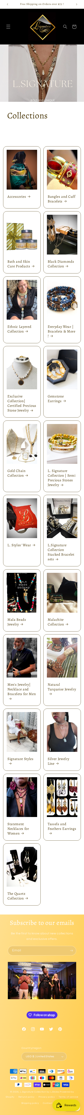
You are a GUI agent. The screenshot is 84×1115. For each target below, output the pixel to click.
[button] (8, 26)
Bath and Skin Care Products (18, 264)
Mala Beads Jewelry (16, 622)
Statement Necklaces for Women (18, 829)
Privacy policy (46, 1097)
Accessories (16, 196)
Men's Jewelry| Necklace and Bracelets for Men (21, 689)
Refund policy (26, 1097)
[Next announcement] (76, 4)
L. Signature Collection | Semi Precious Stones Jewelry (61, 477)
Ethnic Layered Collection (19, 329)
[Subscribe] (71, 950)
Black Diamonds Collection (61, 264)
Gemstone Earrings (56, 398)
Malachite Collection (56, 622)
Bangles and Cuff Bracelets (61, 199)
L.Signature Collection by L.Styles (39, 1092)
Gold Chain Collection (16, 473)
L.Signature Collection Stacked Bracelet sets (61, 552)
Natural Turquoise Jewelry (62, 687)
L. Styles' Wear (19, 545)
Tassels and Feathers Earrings (62, 826)
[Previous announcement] (7, 4)
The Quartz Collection (16, 896)
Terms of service (68, 1097)
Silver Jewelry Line (58, 761)
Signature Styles (20, 759)
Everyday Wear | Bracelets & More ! (61, 331)
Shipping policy (30, 1103)
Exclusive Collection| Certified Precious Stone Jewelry (21, 403)
